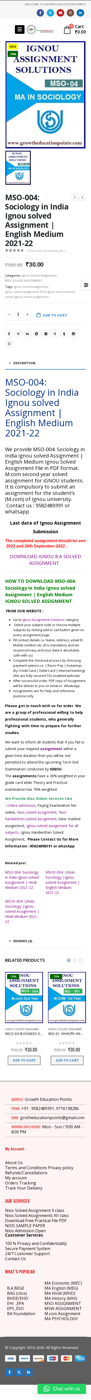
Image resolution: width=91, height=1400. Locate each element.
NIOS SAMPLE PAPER (25, 1225)
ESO (20, 1308)
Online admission (21, 805)
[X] (50, 13)
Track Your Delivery (23, 1188)
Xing (55, 334)
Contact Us (15, 1258)
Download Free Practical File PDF (35, 1220)
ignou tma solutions (61, 292)
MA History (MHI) (60, 1298)
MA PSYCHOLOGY (61, 1318)
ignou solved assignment (31, 286)
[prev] (74, 197)
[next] (82, 197)
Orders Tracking (20, 1183)
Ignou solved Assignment (39, 275)
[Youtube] (60, 13)
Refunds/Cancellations (26, 1173)
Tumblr (64, 334)
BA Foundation (21, 1313)
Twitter (18, 334)
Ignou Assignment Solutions (43, 619)
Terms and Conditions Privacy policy (39, 1167)
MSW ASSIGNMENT (63, 1308)
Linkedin (28, 1372)
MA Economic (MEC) (63, 1283)
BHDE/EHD (17, 1298)
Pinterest (37, 334)
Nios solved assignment (37, 812)
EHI (11, 1303)
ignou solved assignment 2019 (25, 292)
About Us (14, 1162)
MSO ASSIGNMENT (62, 1303)
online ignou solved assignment (27, 297)
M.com (50, 1313)
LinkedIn (28, 334)
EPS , (11, 1308)
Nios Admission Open (25, 1231)
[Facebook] (40, 13)
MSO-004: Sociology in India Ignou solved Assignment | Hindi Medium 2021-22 (22, 880)
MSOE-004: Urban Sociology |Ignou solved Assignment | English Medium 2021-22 (63, 882)
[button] (9, 29)
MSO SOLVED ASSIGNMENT (23, 280)
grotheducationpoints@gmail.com (52, 1117)
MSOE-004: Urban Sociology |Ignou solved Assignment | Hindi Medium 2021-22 (22, 911)
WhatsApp (9, 344)
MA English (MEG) (61, 1288)
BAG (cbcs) (17, 1293)
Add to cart (55, 315)
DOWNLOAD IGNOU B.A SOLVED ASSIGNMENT (45, 559)
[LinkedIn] (80, 13)
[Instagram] (70, 13)
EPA (20, 1303)
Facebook (9, 334)
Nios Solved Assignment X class (34, 1210)
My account (16, 1178)
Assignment (68, 1313)
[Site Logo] (40, 29)
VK (46, 334)
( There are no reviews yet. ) (45, 251)
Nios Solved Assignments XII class (37, 1215)
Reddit (73, 334)
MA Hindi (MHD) (59, 1293)
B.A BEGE (15, 1288)
